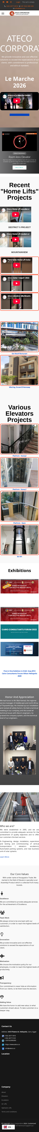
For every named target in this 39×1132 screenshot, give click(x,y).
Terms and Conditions (9, 1112)
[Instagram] (11, 2)
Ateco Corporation (17, 1123)
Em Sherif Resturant (19, 353)
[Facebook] (3, 2)
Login (18, 2)
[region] (19, 150)
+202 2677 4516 (12, 6)
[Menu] (3, 13)
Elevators (5, 1096)
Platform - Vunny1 (19, 489)
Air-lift (19, 556)
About (4, 1092)
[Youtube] (7, 2)
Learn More (4, 857)
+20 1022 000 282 (27, 6)
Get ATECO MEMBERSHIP (19, 115)
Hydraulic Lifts (7, 1108)
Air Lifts (4, 1104)
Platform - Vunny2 (19, 455)
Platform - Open (19, 523)
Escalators (5, 1100)
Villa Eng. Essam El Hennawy (19, 387)
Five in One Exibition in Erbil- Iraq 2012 (19, 671)
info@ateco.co (20, 8)
